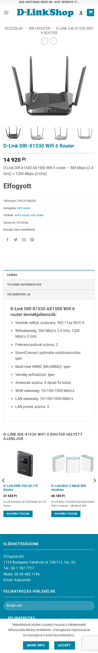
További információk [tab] (24, 284)
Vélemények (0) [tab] (19, 294)
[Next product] (44, 40)
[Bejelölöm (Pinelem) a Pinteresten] (32, 240)
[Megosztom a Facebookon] (7, 240)
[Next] (87, 85)
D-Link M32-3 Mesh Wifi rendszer (68, 488)
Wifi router (39, 28)
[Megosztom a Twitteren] (16, 240)
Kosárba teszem (18, 513)
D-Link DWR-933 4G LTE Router (20, 488)
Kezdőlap (14, 28)
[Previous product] (53, 40)
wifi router (37, 215)
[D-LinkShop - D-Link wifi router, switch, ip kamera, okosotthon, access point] (45, 12)
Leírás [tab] (12, 275)
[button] (6, 12)
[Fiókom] (81, 13)
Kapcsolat (22, 580)
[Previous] (11, 85)
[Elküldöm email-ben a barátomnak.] (24, 240)
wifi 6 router (22, 215)
